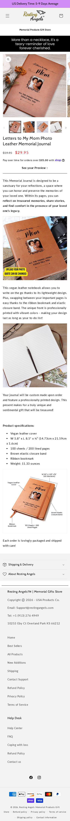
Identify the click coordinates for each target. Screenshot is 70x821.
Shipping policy (25, 817)
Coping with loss (17, 744)
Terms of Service (17, 704)
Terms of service (57, 812)
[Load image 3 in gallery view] (42, 127)
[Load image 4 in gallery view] (56, 127)
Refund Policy (16, 687)
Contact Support (17, 679)
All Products (15, 654)
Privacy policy (38, 812)
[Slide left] (4, 128)
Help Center (15, 728)
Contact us (14, 761)
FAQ (10, 736)
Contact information (46, 817)
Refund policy (20, 812)
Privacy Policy (16, 696)
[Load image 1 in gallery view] (15, 127)
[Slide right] (66, 128)
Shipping (12, 671)
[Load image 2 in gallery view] (29, 127)
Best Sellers (14, 645)
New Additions (16, 662)
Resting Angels (27, 807)
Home (11, 637)
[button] (7, 16)
